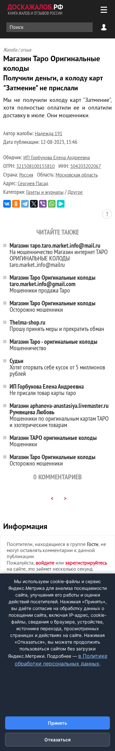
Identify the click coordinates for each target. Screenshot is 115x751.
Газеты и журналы (45, 193)
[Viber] (43, 204)
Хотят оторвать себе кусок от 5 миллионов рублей (57, 367)
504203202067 (85, 167)
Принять (57, 723)
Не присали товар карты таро (47, 389)
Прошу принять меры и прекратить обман (57, 325)
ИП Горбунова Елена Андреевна (56, 158)
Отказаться (57, 739)
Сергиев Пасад (33, 184)
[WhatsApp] (52, 204)
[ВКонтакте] (7, 204)
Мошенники (53, 440)
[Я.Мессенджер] (61, 204)
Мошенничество (53, 344)
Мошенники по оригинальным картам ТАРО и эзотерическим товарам (59, 415)
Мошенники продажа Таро (53, 283)
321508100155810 (35, 167)
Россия (26, 175)
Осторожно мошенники (53, 306)
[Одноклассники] (16, 204)
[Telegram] (25, 204)
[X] (34, 204)
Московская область (77, 175)
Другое (75, 193)
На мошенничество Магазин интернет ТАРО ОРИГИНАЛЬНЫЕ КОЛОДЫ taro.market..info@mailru (59, 254)
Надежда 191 (48, 134)
